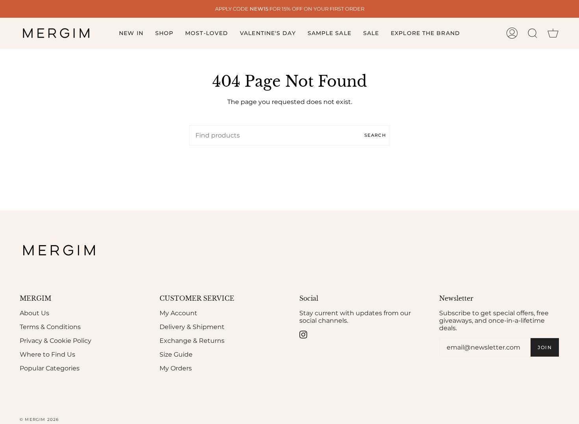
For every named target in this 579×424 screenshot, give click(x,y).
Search (375, 135)
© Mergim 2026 (39, 419)
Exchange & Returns (192, 340)
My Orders (176, 368)
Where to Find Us (47, 354)
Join (545, 347)
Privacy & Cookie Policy (55, 340)
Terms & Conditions (50, 327)
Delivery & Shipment (192, 327)
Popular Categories (50, 368)
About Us (34, 313)
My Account (178, 313)
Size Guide (176, 354)
